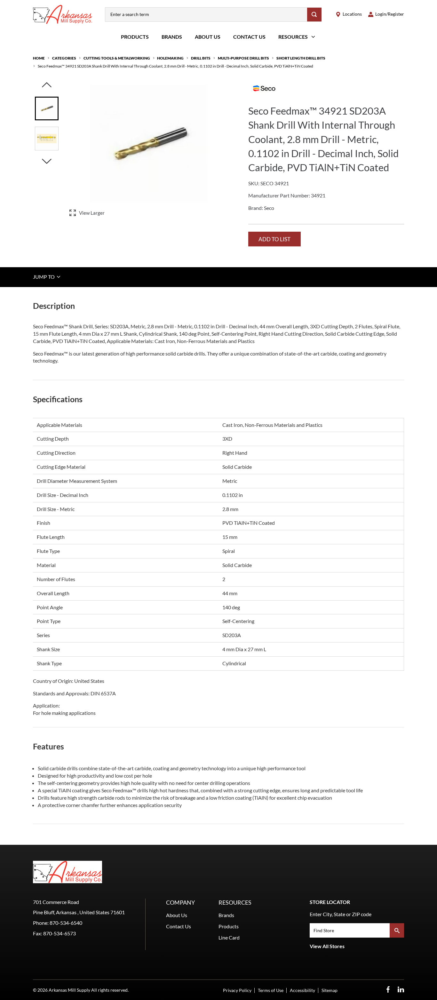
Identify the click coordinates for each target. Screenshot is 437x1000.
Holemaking (170, 58)
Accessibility (302, 990)
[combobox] (206, 14)
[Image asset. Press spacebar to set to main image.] (47, 108)
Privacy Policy (237, 990)
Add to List (274, 239)
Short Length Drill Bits (300, 58)
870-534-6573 (59, 933)
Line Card (229, 937)
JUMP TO (44, 277)
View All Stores (327, 946)
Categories (64, 58)
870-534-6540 (66, 923)
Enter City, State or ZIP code (340, 914)
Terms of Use (270, 990)
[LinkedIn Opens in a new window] (401, 990)
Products (135, 37)
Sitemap (330, 990)
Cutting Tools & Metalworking (116, 58)
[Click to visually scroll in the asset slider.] (46, 85)
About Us (207, 37)
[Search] (314, 14)
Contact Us (249, 37)
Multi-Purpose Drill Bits (243, 58)
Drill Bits (201, 58)
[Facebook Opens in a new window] (388, 990)
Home (39, 58)
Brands (172, 37)
